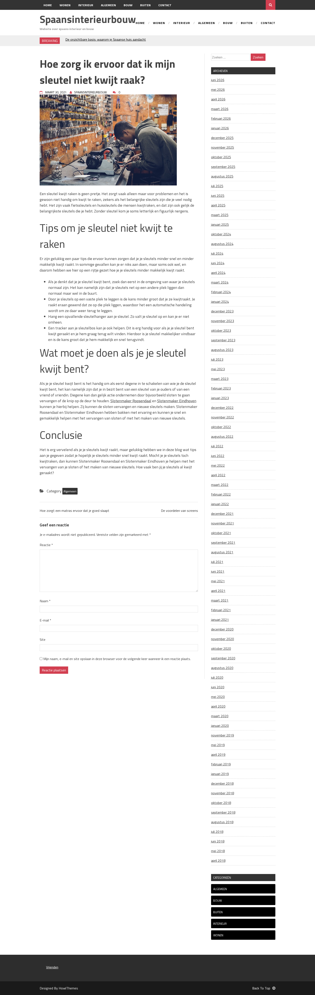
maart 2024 (219, 282)
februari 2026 (221, 118)
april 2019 (218, 754)
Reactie (46, 544)
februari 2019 (221, 764)
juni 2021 (217, 571)
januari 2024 (220, 301)
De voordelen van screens (179, 510)
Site (42, 639)
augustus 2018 (222, 822)
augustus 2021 (222, 552)
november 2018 (222, 793)
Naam (45, 601)
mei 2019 (218, 744)
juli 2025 (217, 185)
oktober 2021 (221, 532)
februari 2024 (221, 291)
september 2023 (223, 340)
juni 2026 (217, 79)
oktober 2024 (221, 234)
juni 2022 (217, 455)
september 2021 (223, 542)
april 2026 (218, 99)
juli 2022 (217, 446)
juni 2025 (217, 195)
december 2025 (222, 137)
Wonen (65, 5)
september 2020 (223, 658)
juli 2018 (217, 831)
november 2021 (222, 523)
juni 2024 (217, 263)
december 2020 (222, 629)
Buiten (145, 5)
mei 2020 (218, 696)
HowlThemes (68, 988)
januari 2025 (220, 224)
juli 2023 (217, 359)
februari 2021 (221, 610)
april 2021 (218, 590)
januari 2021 (220, 619)
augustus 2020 (222, 667)
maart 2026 (219, 108)
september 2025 (223, 166)
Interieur (85, 5)
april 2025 (218, 205)
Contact (164, 5)
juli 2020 (217, 677)
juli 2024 (217, 253)
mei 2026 (218, 89)
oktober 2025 (221, 157)
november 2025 (222, 147)
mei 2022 (218, 465)
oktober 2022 (221, 426)
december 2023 (222, 311)
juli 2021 (217, 561)
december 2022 (222, 407)
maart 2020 (219, 716)
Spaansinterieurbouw (88, 19)
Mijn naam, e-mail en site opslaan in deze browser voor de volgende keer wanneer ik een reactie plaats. (117, 658)
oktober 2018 (221, 802)
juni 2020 (217, 687)
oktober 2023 (221, 330)
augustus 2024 (222, 243)
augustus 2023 (222, 349)
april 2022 (218, 475)
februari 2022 (221, 494)
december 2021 (222, 513)
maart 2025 (219, 214)
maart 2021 (219, 600)
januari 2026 (220, 128)
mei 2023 (218, 369)
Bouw (128, 5)
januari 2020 (220, 725)
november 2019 (222, 735)
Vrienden (52, 967)
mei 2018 (218, 850)
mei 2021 (218, 581)
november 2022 (222, 417)
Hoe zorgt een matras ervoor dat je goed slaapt (74, 510)
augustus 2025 (222, 176)
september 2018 (223, 812)
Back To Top (261, 988)
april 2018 (218, 860)
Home (48, 5)
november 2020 (222, 638)
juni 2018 (217, 841)
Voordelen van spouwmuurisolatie (89, 40)
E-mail (45, 620)
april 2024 (218, 272)
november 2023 (222, 320)
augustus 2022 (222, 436)
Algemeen (108, 5)
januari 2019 (220, 773)
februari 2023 (221, 388)
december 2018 (222, 783)
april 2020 (218, 706)
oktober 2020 (221, 648)
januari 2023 (220, 397)
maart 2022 (219, 484)
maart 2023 (219, 378)
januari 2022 (220, 503)
